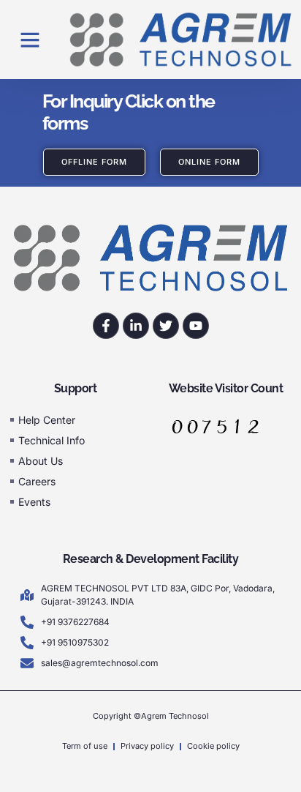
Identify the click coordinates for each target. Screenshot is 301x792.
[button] (30, 39)
